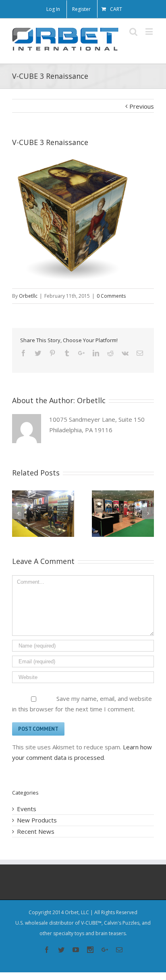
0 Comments (111, 295)
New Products (37, 820)
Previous (141, 106)
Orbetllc (28, 295)
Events (26, 809)
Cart (116, 9)
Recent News (35, 831)
